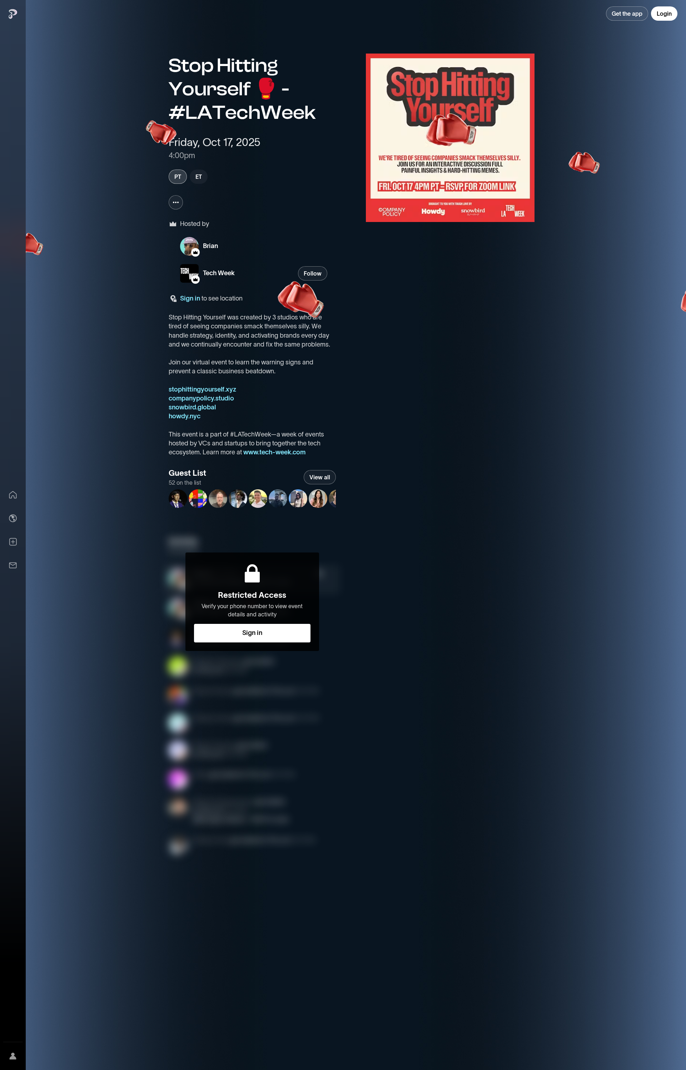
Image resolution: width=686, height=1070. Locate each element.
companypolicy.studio (201, 398)
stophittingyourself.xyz (202, 389)
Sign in (190, 298)
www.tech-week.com (274, 452)
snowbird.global (192, 407)
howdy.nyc (184, 416)
